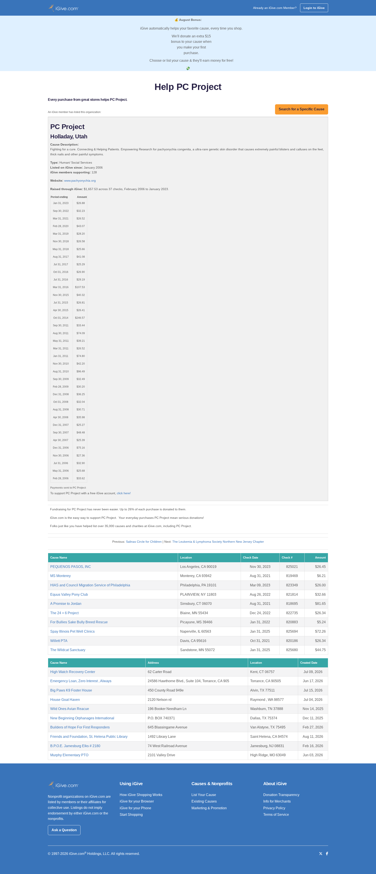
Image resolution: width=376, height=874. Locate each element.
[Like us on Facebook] (327, 854)
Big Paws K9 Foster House (71, 690)
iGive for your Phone (135, 808)
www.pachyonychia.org (80, 180)
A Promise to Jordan (65, 603)
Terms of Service (276, 814)
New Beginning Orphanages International (82, 718)
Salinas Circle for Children (144, 541)
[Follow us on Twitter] (320, 854)
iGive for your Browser (137, 801)
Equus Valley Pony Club (69, 594)
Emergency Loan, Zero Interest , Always (80, 681)
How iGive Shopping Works (141, 795)
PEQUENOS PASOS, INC (70, 567)
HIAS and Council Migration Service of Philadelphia (90, 585)
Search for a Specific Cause (301, 109)
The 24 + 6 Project (64, 613)
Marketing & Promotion (209, 808)
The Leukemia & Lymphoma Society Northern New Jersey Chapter (218, 541)
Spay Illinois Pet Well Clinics (72, 631)
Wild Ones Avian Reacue (69, 709)
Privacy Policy (274, 808)
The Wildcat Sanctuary (67, 650)
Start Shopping (131, 814)
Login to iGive (314, 8)
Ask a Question (64, 830)
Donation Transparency (281, 795)
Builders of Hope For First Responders (80, 727)
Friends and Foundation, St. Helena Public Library (89, 736)
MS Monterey (60, 576)
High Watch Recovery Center (72, 672)
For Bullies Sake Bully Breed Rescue (79, 622)
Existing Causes (204, 801)
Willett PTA (58, 641)
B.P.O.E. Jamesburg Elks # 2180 (75, 746)
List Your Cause (203, 795)
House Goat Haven (65, 700)
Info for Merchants (277, 801)
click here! (124, 493)
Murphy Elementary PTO (69, 755)
